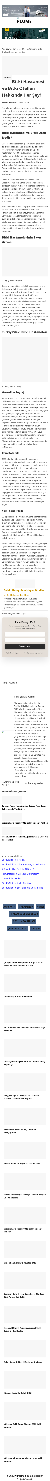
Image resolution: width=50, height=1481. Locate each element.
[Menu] (5, 21)
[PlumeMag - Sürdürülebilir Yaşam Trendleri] (24, 21)
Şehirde (7, 77)
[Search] (45, 21)
